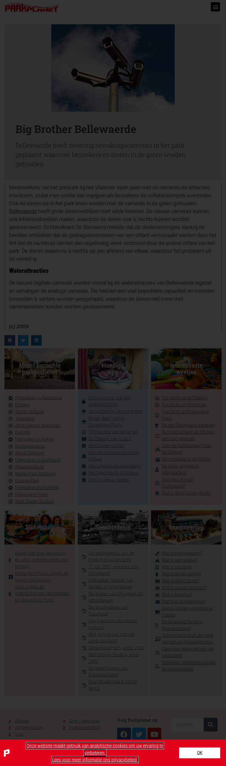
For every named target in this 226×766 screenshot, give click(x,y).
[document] (113, 383)
